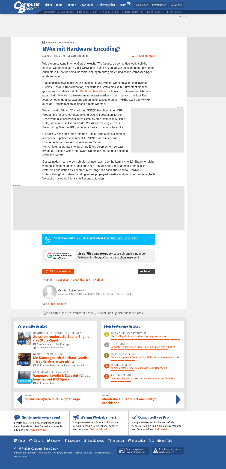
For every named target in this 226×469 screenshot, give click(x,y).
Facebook (74, 440)
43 (45, 383)
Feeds (22, 440)
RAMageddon (67, 12)
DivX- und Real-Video (94, 91)
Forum (122, 5)
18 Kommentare (59, 271)
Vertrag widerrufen (62, 452)
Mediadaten (44, 452)
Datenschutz (20, 456)
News (50, 42)
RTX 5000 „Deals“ (87, 12)
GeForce (63, 279)
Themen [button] (71, 5)
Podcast (50, 12)
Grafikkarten (65, 42)
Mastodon (138, 440)
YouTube (167, 440)
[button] (176, 5)
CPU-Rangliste (176, 12)
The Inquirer (58, 303)
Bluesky (56, 440)
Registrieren (159, 5)
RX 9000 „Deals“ (110, 12)
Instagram (118, 440)
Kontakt (32, 452)
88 (45, 365)
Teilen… (148, 271)
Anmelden (142, 5)
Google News (96, 440)
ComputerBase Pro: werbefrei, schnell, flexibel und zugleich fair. (95, 313)
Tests (59, 5)
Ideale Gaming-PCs (134, 12)
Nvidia (99, 279)
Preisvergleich (106, 5)
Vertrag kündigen (83, 452)
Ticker (48, 5)
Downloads (86, 5)
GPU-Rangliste (156, 12)
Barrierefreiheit (103, 452)
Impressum (20, 452)
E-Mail (81, 290)
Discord (38, 440)
